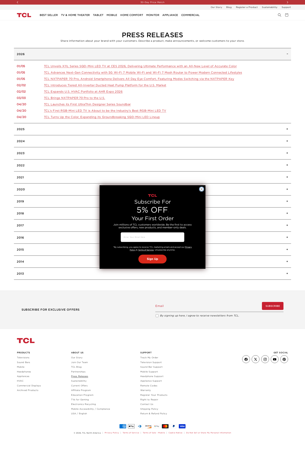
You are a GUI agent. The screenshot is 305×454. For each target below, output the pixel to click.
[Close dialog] (201, 189)
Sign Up (152, 259)
